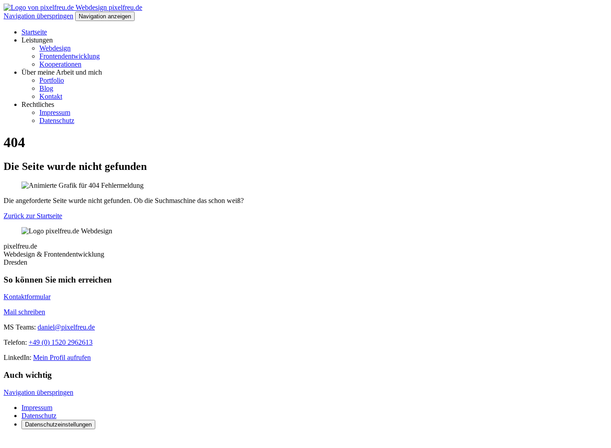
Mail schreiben (24, 312)
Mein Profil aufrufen (62, 357)
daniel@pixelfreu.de (66, 327)
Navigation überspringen (38, 16)
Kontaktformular (27, 296)
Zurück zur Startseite (33, 216)
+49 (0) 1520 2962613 (61, 342)
